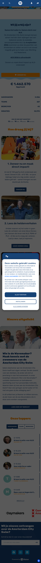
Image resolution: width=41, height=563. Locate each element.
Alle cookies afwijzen (20, 306)
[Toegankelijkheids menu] (38, 560)
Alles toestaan (20, 295)
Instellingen (20, 301)
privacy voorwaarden (11, 276)
